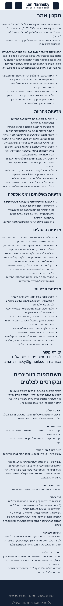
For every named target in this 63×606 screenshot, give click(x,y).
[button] (56, 5)
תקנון (32, 595)
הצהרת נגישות (46, 595)
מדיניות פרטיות (17, 595)
